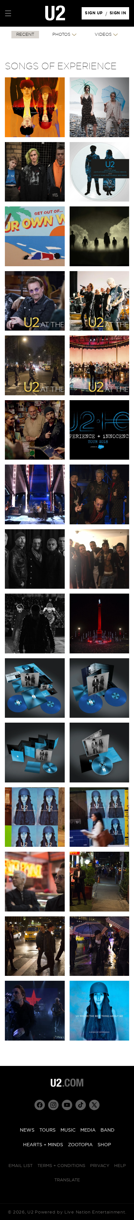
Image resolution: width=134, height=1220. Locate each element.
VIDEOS (103, 35)
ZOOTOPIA (80, 1145)
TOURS (47, 1130)
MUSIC (67, 1130)
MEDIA (88, 1130)
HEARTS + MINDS (43, 1145)
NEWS (27, 1130)
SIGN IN (119, 14)
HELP (120, 1166)
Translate (67, 1180)
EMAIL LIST (20, 1166)
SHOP (104, 1145)
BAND (107, 1130)
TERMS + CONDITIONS (61, 1166)
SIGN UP (95, 14)
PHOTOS (61, 35)
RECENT (25, 35)
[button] (8, 13)
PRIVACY (99, 1166)
